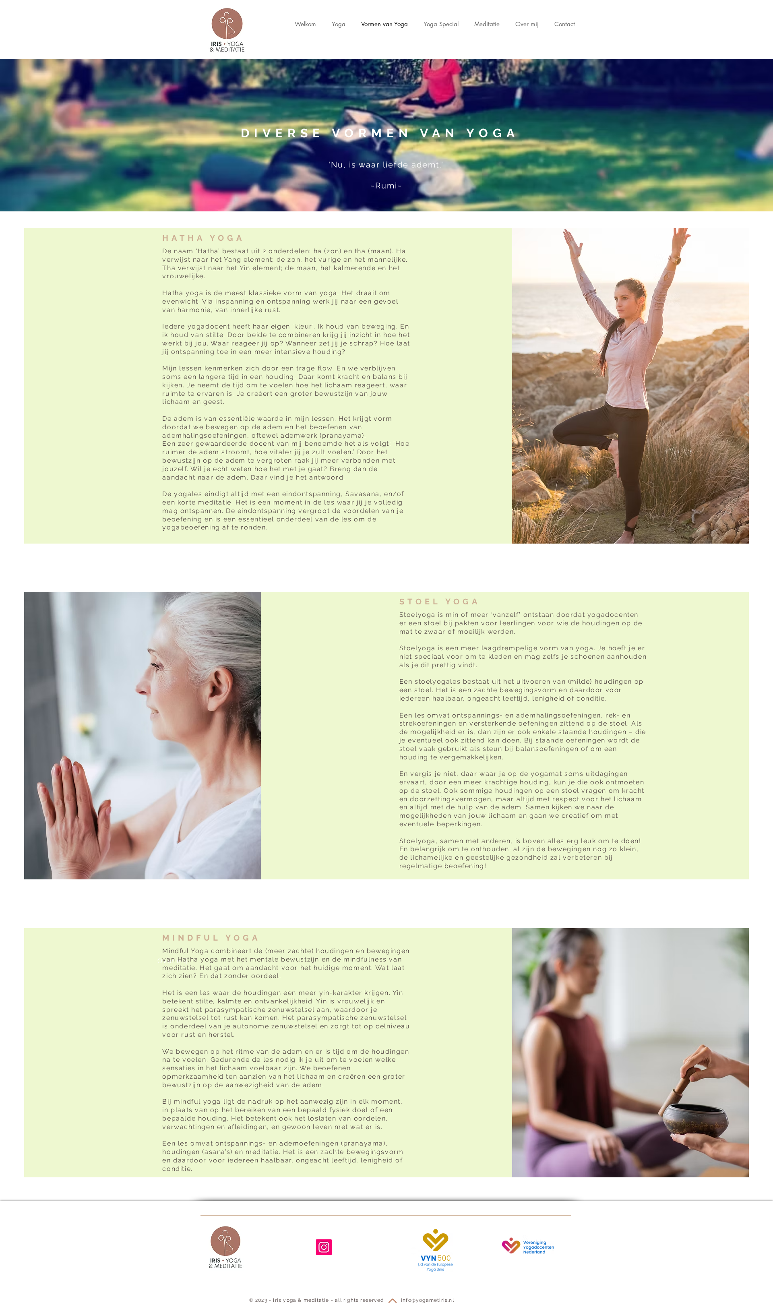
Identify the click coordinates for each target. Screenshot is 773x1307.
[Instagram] (324, 1247)
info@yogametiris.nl (427, 1300)
